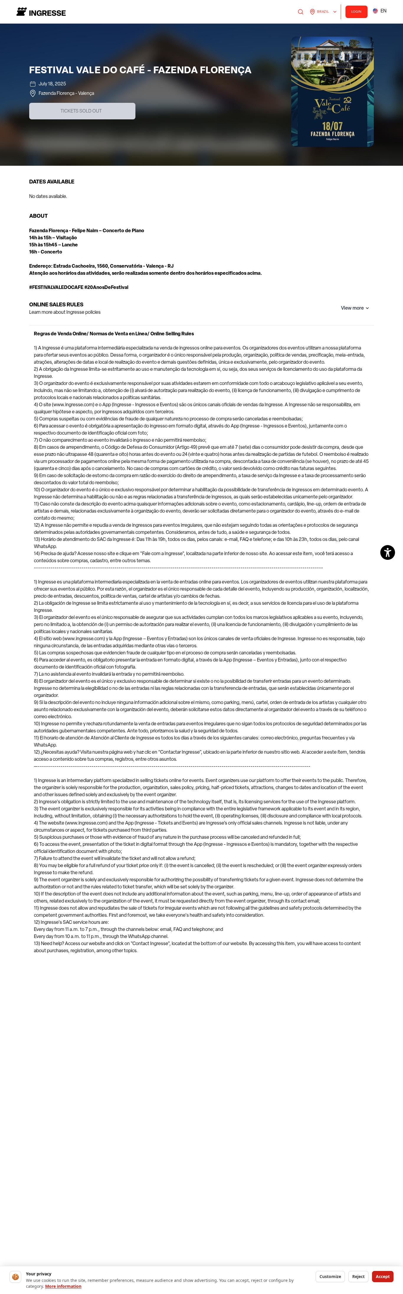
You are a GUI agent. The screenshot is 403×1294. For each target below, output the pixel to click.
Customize (330, 1276)
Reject (358, 1276)
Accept (383, 1276)
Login (356, 12)
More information (63, 1286)
